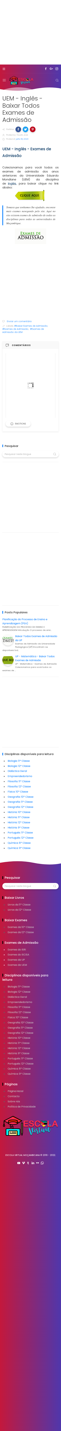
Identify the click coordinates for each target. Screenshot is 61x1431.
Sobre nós (14, 1101)
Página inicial (15, 1091)
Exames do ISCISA (18, 954)
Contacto (14, 1096)
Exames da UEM (17, 965)
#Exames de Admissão (15, 329)
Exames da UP (16, 960)
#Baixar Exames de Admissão (31, 325)
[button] (18, 129)
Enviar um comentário (19, 321)
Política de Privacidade (22, 1106)
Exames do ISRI (17, 949)
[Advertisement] (30, 34)
